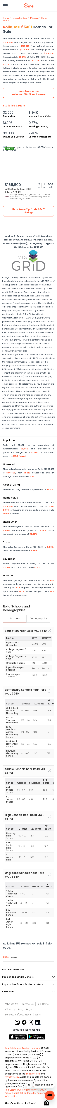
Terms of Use (33, 1073)
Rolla (44, 18)
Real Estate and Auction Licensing (22, 1048)
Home (6, 18)
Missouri (34, 18)
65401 (6, 20)
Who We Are (11, 1004)
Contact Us (27, 1004)
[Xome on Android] (36, 1036)
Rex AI (38, 1014)
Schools (15, 618)
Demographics (38, 618)
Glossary (10, 1009)
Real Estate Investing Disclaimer (21, 1089)
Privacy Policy (12, 1076)
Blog (20, 1009)
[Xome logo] (28, 5)
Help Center (43, 1004)
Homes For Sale (19, 18)
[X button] (31, 1022)
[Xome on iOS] (18, 1036)
